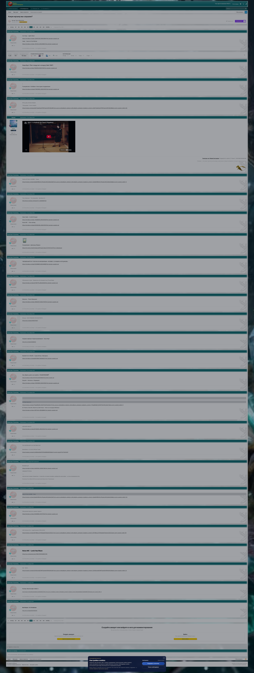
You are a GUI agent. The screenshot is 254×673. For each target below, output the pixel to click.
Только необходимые (153, 667)
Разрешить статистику (153, 663)
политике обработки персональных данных (98, 668)
